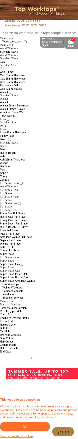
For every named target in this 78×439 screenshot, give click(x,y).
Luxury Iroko (7, 130)
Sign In (45, 39)
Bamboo (5, 160)
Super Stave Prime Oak (14, 268)
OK (25, 427)
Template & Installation (13, 302)
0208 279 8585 (21, 20)
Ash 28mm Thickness (12, 154)
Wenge (4, 157)
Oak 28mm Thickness (13, 73)
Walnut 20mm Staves (12, 103)
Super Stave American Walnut (17, 275)
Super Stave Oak (10, 258)
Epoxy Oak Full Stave (13, 214)
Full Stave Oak (8, 197)
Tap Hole (5, 325)
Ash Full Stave (8, 241)
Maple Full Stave (10, 227)
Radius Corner (8, 319)
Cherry (4, 170)
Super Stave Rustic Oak (14, 271)
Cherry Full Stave (10, 244)
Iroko (3, 113)
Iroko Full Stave (9, 224)
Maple (3, 163)
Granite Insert (8, 339)
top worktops (38, 8)
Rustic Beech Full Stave (14, 221)
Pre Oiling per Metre (11, 305)
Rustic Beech (8, 147)
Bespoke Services (13, 292)
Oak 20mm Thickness (13, 76)
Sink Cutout (7, 332)
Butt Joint (5, 322)
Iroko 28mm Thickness (13, 126)
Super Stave (7, 248)
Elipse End (6, 315)
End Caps (5, 346)
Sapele (4, 167)
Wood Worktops (11, 35)
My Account (48, 33)
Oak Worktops (10, 278)
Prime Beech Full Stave (14, 218)
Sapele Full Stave (10, 234)
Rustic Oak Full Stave (13, 211)
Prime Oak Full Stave (12, 207)
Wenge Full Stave (10, 238)
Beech (3, 133)
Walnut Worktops (12, 282)
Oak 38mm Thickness (13, 69)
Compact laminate (12, 285)
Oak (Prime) (7, 66)
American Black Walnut (13, 106)
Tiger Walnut (7, 110)
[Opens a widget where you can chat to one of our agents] (63, 432)
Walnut (4, 86)
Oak (2, 56)
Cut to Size (6, 308)
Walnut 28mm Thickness (14, 99)
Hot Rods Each (9, 342)
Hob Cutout (6, 335)
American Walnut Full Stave (16, 231)
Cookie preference (52, 36)
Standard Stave (9, 46)
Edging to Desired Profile (14, 312)
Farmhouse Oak (9, 79)
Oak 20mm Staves (11, 83)
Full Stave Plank (9, 177)
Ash (2, 150)
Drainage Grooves (10, 329)
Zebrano (4, 174)
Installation (8, 288)
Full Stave (6, 187)
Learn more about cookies (16, 436)
